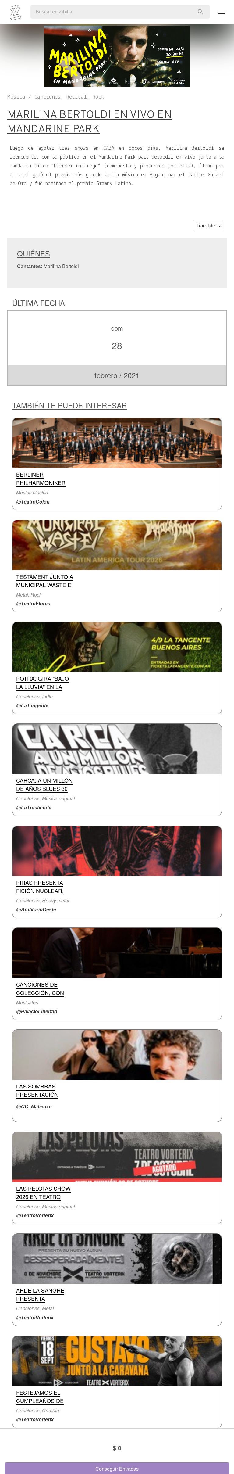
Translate (207, 225)
